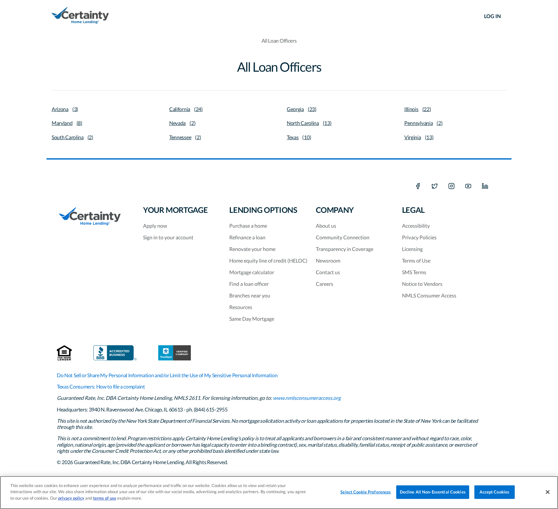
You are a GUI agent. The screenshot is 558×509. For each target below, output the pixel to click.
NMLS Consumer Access (429, 295)
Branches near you (249, 295)
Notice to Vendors (422, 284)
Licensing (412, 249)
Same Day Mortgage (251, 319)
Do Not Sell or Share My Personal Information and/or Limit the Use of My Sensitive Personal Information (167, 375)
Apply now (155, 226)
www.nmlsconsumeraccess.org (307, 398)
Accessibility (416, 226)
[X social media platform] (434, 186)
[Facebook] (418, 186)
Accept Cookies (494, 491)
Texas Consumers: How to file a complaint (101, 386)
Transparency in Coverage (344, 249)
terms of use (104, 498)
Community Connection (342, 237)
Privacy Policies (419, 237)
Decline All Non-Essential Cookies (433, 491)
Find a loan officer (249, 284)
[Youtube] (468, 186)
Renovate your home (252, 249)
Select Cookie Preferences (365, 491)
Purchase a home (248, 226)
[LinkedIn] (485, 186)
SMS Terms (414, 272)
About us (326, 226)
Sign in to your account (168, 237)
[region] (279, 492)
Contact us (328, 272)
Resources (240, 307)
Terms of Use (416, 260)
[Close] (548, 492)
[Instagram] (451, 186)
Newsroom (328, 260)
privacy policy (71, 498)
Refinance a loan (247, 237)
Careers (324, 284)
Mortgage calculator (251, 272)
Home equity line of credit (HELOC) (268, 260)
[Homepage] (80, 16)
